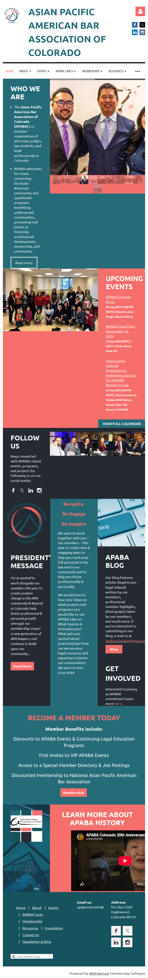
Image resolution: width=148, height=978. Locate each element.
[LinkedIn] (135, 32)
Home (21, 908)
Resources (30, 928)
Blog (114, 649)
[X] (142, 25)
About (37, 908)
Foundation (54, 928)
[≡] (137, 71)
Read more (24, 263)
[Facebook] (135, 25)
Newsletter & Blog (36, 941)
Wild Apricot (99, 973)
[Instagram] (142, 32)
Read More (22, 666)
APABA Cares (32, 914)
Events (53, 908)
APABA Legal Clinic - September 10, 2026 (121, 331)
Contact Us (30, 935)
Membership (73, 792)
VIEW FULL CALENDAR (122, 423)
